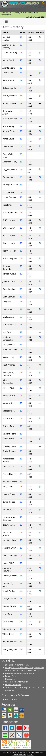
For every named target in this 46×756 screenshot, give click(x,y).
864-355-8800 (33, 13)
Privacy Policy (23, 752)
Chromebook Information (16, 681)
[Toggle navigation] (6, 21)
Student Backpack (13, 684)
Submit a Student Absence (17, 665)
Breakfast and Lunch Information (20, 673)
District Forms (11, 699)
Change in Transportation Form (19, 667)
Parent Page (10, 676)
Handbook (10, 679)
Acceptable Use (36, 752)
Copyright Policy (9, 752)
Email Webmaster (19, 755)
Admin (30, 755)
